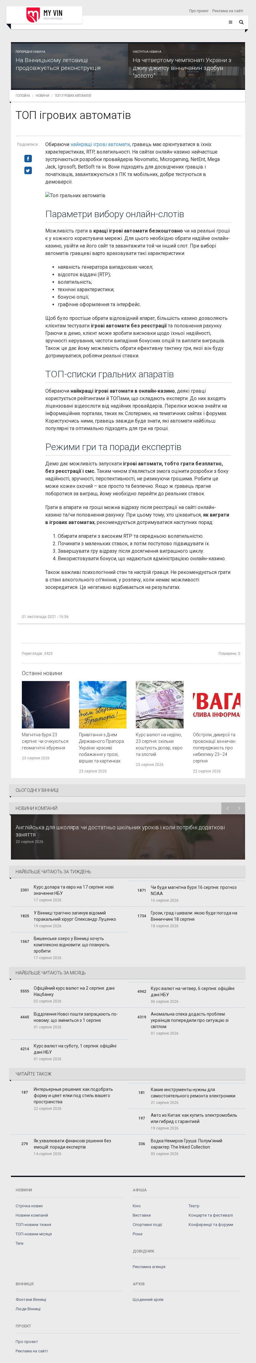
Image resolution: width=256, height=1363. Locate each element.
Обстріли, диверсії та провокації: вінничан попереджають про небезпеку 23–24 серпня (214, 747)
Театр (194, 1206)
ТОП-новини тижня (33, 1224)
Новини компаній (32, 1215)
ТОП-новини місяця (34, 1234)
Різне (137, 1234)
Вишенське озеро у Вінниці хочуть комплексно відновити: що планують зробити (72, 945)
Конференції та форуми (211, 1224)
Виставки (142, 1215)
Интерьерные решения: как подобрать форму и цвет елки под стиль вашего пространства (73, 1095)
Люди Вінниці (28, 1309)
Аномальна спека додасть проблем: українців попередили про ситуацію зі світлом (190, 1020)
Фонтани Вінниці (31, 1299)
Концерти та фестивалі (211, 1215)
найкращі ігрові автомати (100, 144)
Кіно (137, 1206)
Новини (42, 95)
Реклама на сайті (227, 11)
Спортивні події (147, 1224)
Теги (19, 1243)
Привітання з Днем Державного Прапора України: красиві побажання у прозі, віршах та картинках (101, 747)
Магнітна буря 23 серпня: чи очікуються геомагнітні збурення (45, 741)
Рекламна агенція (149, 1266)
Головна (23, 95)
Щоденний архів (148, 1299)
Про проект (199, 11)
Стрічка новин (29, 1206)
